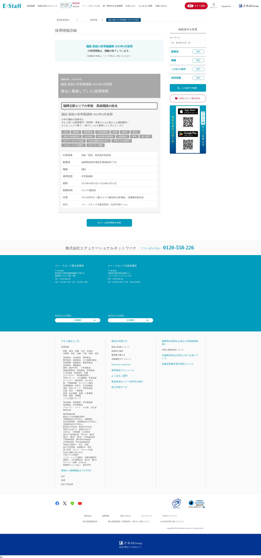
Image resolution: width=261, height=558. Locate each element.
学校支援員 (88, 388)
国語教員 (88, 132)
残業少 (66, 460)
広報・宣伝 (68, 391)
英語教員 (67, 357)
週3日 (79, 437)
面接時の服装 (117, 351)
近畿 (77, 351)
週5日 (135, 132)
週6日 (91, 434)
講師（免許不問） (71, 368)
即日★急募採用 (83, 442)
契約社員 (67, 410)
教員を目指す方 (119, 341)
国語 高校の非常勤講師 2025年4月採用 (87, 114)
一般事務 (79, 391)
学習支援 (93, 378)
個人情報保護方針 (90, 521)
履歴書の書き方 (118, 355)
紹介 (81, 444)
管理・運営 (68, 396)
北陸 (96, 353)
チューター (68, 380)
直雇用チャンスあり (72, 465)
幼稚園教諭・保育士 (72, 385)
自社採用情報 (69, 421)
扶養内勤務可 (91, 457)
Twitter (65, 503)
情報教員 (77, 362)
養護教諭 (77, 365)
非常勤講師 (103, 132)
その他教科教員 (90, 360)
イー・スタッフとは (91, 5)
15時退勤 (76, 432)
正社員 (94, 407)
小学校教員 (86, 368)
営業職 (78, 396)
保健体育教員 (69, 370)
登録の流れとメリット (47, 5)
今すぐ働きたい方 (70, 341)
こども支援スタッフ (72, 398)
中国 (85, 353)
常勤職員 (67, 405)
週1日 (87, 460)
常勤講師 (77, 402)
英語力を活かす (70, 429)
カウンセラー (69, 375)
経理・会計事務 (70, 393)
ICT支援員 (67, 373)
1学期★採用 (68, 439)
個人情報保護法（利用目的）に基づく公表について (129, 521)
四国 (91, 353)
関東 (65, 351)
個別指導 (79, 380)
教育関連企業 (69, 414)
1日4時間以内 (77, 460)
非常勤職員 (78, 405)
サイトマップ (146, 516)
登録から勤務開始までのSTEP (76, 470)
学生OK (84, 434)
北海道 (90, 351)
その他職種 (82, 378)
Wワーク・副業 (95, 145)
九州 (66, 132)
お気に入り (130, 5)
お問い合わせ (161, 5)
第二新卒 (146, 136)
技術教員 (67, 365)
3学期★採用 (89, 437)
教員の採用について (120, 347)
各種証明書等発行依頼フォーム (178, 364)
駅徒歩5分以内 (85, 427)
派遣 (115, 132)
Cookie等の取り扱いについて (172, 521)
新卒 (134, 136)
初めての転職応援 (71, 136)
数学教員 (67, 360)
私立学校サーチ (119, 387)
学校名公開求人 (70, 444)
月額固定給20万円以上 (73, 424)
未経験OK (122, 136)
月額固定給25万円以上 (87, 421)
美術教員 (91, 370)
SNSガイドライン (170, 516)
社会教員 (77, 357)
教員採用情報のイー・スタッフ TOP (64, 20)
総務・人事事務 (86, 393)
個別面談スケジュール (122, 370)
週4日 (124, 132)
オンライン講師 (86, 383)
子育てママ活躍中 (121, 141)
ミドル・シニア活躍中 (73, 145)
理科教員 (87, 357)
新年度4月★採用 (105, 136)
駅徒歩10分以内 (70, 427)
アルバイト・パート (72, 407)
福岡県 (76, 132)
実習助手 (78, 373)
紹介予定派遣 (69, 447)
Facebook (57, 503)
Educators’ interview (121, 364)
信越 (79, 353)
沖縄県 (66, 353)
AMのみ (66, 432)
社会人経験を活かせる (98, 141)
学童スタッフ (69, 378)
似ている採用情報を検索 (109, 223)
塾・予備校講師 (70, 383)
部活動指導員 (83, 375)
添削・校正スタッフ (72, 388)
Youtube (80, 503)
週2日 (94, 460)
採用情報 (31, 5)
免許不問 (87, 465)
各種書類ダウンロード (121, 359)
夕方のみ (83, 462)
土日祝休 (89, 136)
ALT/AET (89, 380)
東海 (71, 351)
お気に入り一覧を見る (189, 98)
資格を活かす (85, 429)
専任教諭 (67, 402)
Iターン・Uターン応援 (73, 141)
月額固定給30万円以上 (73, 419)
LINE (72, 503)
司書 (86, 373)
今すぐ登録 (199, 5)
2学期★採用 (68, 442)
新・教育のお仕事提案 (113, 5)
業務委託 (89, 419)
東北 (73, 353)
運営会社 (87, 516)
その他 (86, 407)
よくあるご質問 (145, 5)
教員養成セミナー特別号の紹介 (127, 381)
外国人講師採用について (173, 350)
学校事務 (67, 362)
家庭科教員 (88, 362)
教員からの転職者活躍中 (74, 417)
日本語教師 (88, 385)
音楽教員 (81, 370)
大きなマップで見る (63, 315)
